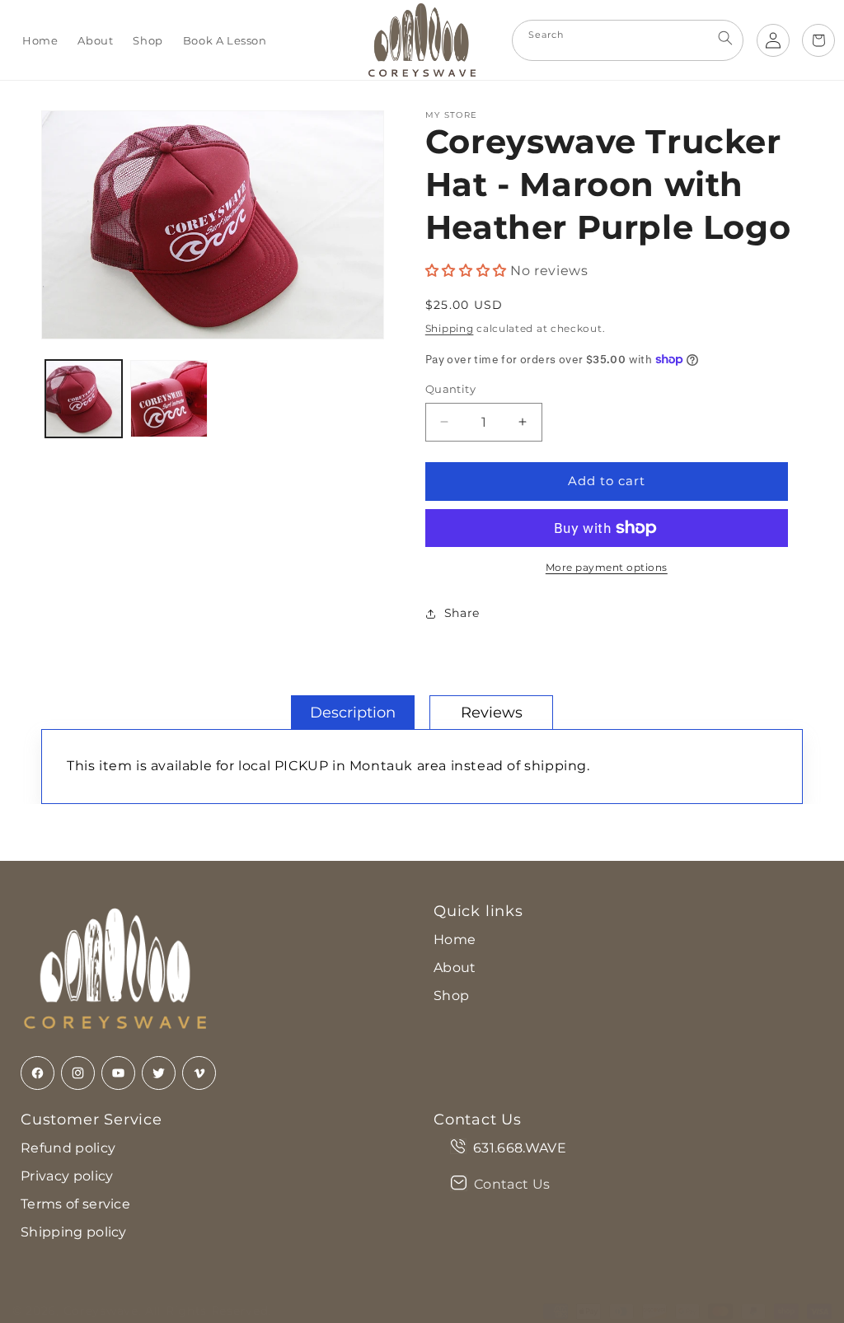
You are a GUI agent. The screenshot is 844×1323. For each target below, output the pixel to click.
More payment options (607, 567)
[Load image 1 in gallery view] (83, 398)
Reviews (492, 713)
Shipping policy (74, 1232)
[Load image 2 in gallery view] (168, 398)
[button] (468, 270)
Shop (451, 995)
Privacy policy (67, 1176)
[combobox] (627, 40)
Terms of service (75, 1204)
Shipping (449, 328)
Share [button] (462, 612)
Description (353, 713)
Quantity (450, 388)
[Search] (725, 38)
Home (455, 939)
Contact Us (512, 1184)
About (455, 967)
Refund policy (68, 1148)
